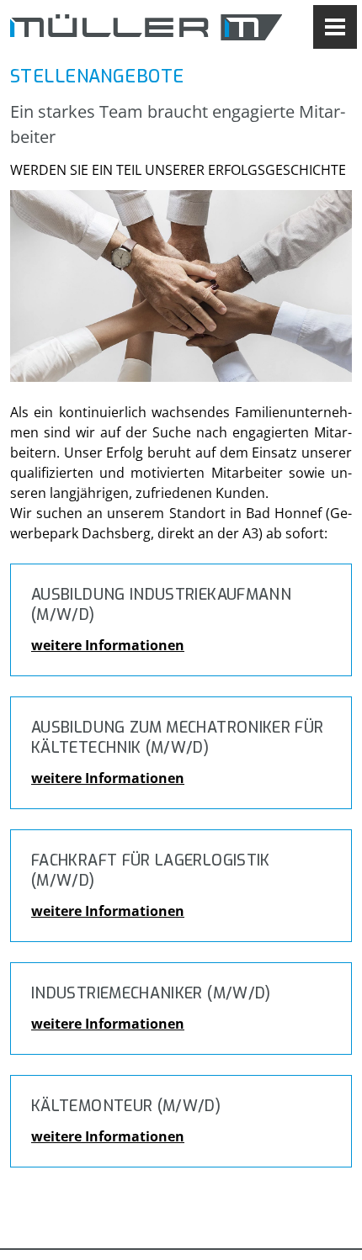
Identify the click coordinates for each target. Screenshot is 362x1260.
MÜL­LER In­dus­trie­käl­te (146, 27)
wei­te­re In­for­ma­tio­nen (107, 645)
